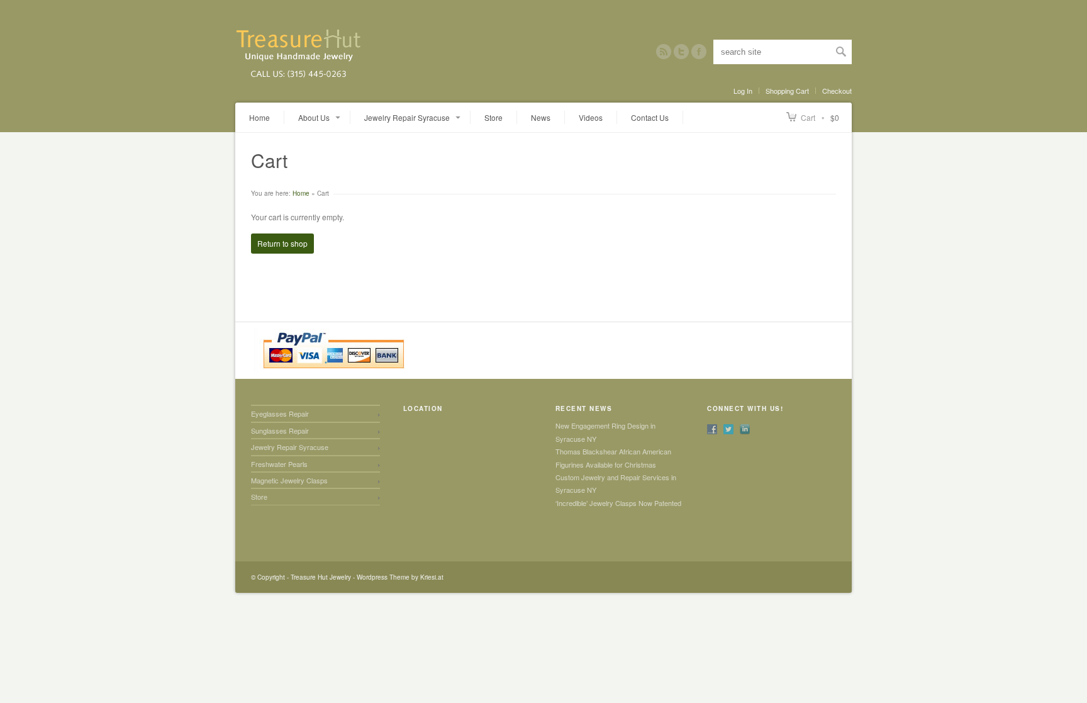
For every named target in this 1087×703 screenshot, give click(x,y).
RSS (663, 51)
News (540, 117)
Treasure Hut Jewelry (321, 577)
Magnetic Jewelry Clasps (289, 480)
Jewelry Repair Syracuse (289, 447)
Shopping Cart (787, 91)
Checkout (837, 91)
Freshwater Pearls (279, 464)
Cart (808, 117)
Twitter (681, 51)
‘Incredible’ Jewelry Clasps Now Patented (618, 503)
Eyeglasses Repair (280, 413)
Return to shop (282, 243)
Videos (591, 117)
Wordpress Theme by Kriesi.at (400, 577)
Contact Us (650, 117)
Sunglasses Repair (280, 430)
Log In (742, 91)
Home (259, 117)
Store (493, 117)
